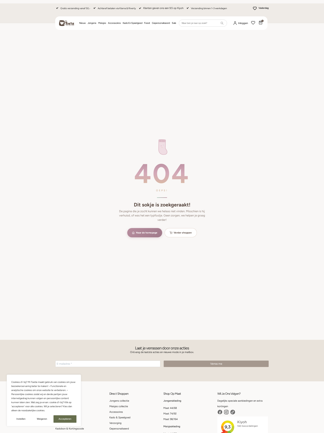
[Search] (222, 23)
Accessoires (114, 23)
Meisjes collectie (118, 406)
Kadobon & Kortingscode (69, 428)
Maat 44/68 (170, 408)
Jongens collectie (119, 400)
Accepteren (65, 418)
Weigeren (42, 418)
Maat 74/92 (170, 413)
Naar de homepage (146, 232)
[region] (44, 400)
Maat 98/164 (170, 419)
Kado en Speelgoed (132, 23)
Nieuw (82, 23)
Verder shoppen (183, 232)
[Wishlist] (253, 23)
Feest (147, 23)
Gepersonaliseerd (161, 23)
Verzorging (115, 423)
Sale (174, 23)
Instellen (20, 418)
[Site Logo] (66, 23)
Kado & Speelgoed (119, 417)
